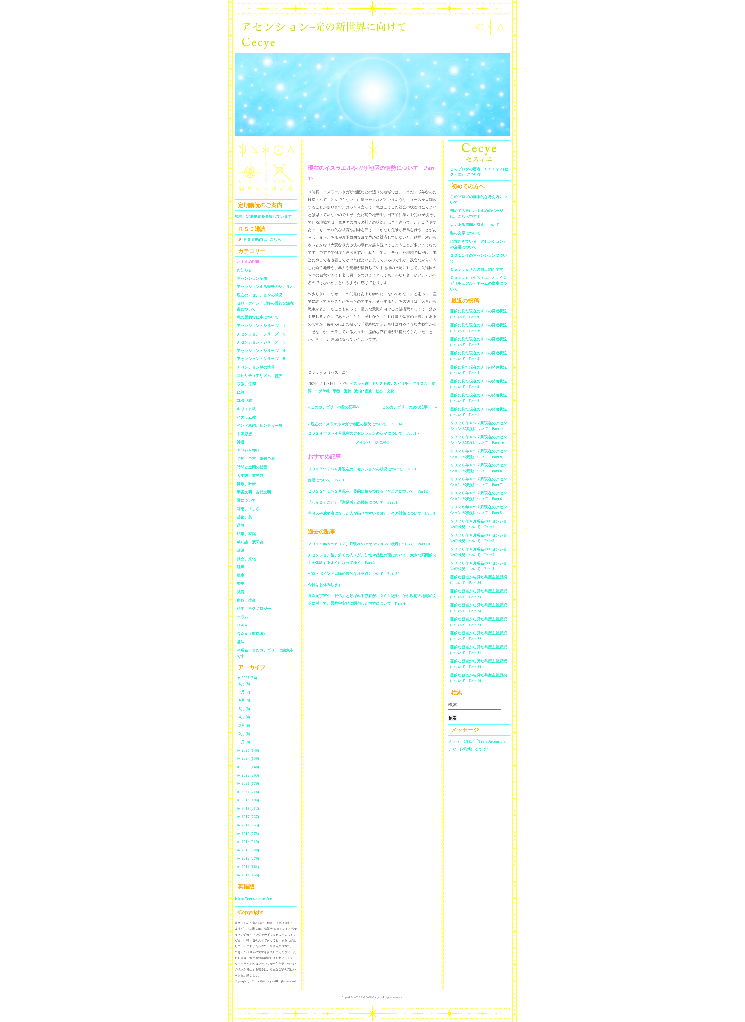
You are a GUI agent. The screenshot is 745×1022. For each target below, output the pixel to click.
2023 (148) (248, 767)
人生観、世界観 (250, 475)
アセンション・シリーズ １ (261, 325)
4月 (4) (244, 717)
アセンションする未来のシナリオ (265, 286)
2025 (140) (248, 750)
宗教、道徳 (342, 391)
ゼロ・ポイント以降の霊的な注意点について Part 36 (354, 573)
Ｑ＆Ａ (244, 625)
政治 (358, 391)
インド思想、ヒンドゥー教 (259, 425)
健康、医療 (246, 483)
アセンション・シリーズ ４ (261, 350)
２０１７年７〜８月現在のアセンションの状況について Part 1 (362, 469)
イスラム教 (359, 383)
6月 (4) (244, 700)
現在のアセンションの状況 (259, 295)
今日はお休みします (325, 584)
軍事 (240, 575)
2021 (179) (248, 783)
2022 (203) (248, 775)
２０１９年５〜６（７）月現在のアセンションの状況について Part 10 (369, 544)
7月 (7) (244, 692)
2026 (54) (247, 678)
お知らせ (244, 270)
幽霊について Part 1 (326, 480)
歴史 (368, 391)
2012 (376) (248, 858)
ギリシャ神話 (248, 450)
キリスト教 (381, 383)
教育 (240, 592)
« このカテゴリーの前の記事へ (334, 407)
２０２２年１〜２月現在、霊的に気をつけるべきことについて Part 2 (368, 491)
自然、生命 (246, 600)
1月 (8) (244, 742)
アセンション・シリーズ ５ (261, 359)
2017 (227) (248, 816)
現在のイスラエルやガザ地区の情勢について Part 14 (356, 424)
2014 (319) (248, 841)
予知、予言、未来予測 (256, 458)
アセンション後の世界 (256, 367)
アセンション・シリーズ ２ (261, 334)
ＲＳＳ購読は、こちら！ (264, 239)
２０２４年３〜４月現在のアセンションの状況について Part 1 (362, 433)
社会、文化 (384, 391)
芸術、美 (244, 517)
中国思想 (244, 434)
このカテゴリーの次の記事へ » (409, 407)
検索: (453, 704)
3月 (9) (244, 725)
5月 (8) (244, 708)
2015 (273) (248, 833)
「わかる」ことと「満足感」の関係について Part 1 (353, 502)
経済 (240, 567)
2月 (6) (244, 733)
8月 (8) (244, 683)
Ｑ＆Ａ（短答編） (252, 633)
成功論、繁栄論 (250, 542)
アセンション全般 (252, 278)
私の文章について (465, 233)
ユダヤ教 (322, 391)
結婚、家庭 (246, 534)
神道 (240, 442)
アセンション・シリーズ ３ (261, 342)
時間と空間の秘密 (252, 467)
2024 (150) (248, 758)
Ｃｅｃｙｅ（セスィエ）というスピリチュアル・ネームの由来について (478, 283)
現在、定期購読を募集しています (263, 216)
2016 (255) (248, 825)
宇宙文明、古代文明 (254, 492)
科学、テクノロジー (254, 608)
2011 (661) (248, 867)
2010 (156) (248, 875)
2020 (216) (248, 792)
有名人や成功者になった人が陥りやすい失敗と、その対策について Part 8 (371, 513)
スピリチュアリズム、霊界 (259, 375)
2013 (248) (248, 850)
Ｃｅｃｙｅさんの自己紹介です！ (478, 269)
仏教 (240, 392)
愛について (246, 500)
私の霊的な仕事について (258, 317)
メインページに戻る (373, 442)
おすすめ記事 (248, 261)
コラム (242, 617)
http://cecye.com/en (253, 898)
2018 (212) (248, 808)
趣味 (240, 642)
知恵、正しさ (248, 508)
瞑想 (240, 525)
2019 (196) (248, 800)
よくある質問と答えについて (474, 224)
